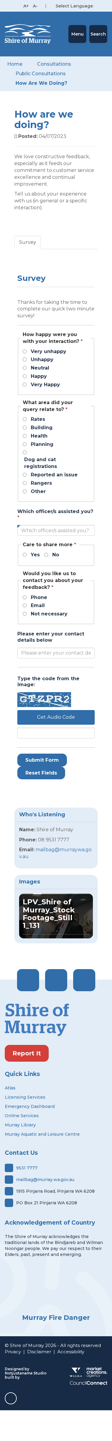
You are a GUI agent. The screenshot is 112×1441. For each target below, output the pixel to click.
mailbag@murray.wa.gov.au (45, 1179)
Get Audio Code (56, 717)
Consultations (54, 64)
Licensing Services (25, 1097)
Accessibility (70, 1351)
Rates (38, 419)
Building (42, 427)
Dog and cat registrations (40, 463)
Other (38, 491)
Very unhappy (48, 351)
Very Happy (45, 384)
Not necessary (49, 614)
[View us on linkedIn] (84, 980)
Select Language (74, 6)
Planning (42, 444)
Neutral (40, 368)
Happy (39, 376)
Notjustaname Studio (26, 1373)
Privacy (13, 1351)
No (55, 555)
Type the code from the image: (48, 682)
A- (35, 6)
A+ (26, 6)
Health (39, 436)
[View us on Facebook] (28, 980)
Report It (27, 1053)
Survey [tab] (27, 242)
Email (38, 605)
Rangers (41, 483)
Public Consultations (41, 73)
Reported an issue (54, 475)
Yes (35, 555)
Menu (77, 34)
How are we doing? (41, 83)
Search (98, 34)
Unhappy (42, 359)
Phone (39, 597)
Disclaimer (39, 1351)
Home (14, 64)
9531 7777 (27, 1168)
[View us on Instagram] (56, 980)
